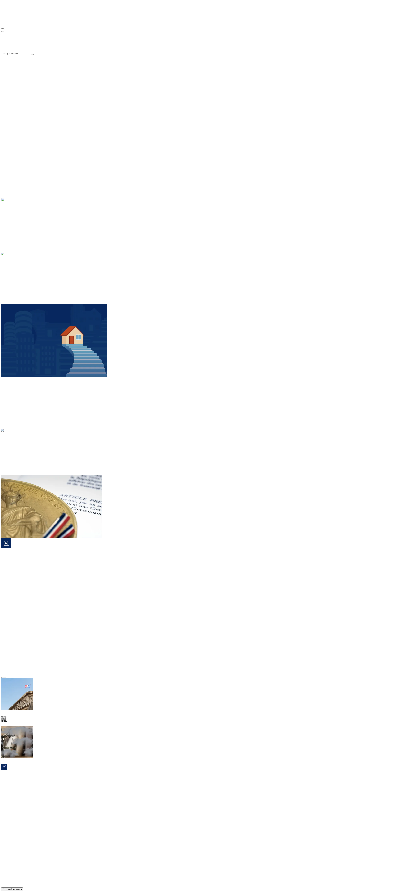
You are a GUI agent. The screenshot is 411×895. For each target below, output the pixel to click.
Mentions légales (16, 880)
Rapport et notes (16, 106)
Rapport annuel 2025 (18, 830)
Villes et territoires (17, 177)
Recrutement (14, 93)
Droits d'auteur (15, 883)
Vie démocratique (17, 283)
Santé (10, 171)
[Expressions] (13, 452)
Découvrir (6, 160)
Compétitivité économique (21, 67)
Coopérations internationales (22, 73)
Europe (11, 399)
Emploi (11, 169)
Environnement (15, 223)
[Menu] (2, 28)
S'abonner (6, 148)
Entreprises (13, 220)
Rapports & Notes (17, 824)
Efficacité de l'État (17, 70)
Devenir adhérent (10, 137)
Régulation (13, 226)
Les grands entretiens (19, 455)
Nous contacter (9, 799)
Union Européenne (17, 280)
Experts (11, 90)
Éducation (13, 166)
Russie (11, 405)
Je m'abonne (7, 791)
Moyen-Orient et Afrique (20, 402)
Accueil (12, 436)
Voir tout (5, 123)
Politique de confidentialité (21, 877)
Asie (10, 393)
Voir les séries (17, 123)
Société (11, 174)
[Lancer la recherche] (32, 54)
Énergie (12, 217)
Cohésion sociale (16, 64)
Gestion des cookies (12, 889)
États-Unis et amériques (20, 396)
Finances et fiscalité (17, 275)
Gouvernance (14, 87)
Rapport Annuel (16, 115)
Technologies (14, 229)
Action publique (16, 272)
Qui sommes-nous (17, 84)
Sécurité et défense (17, 277)
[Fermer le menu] (2, 31)
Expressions (14, 438)
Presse (11, 96)
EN (9, 22)
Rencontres (13, 109)
